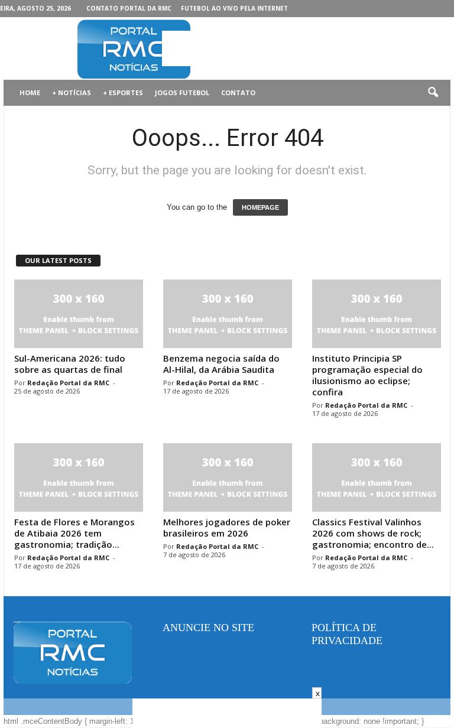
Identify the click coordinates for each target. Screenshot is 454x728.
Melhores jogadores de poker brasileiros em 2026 (226, 527)
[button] (433, 93)
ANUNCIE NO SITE (208, 627)
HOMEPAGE (260, 207)
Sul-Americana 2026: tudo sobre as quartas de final (69, 363)
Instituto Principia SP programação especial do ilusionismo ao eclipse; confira (367, 375)
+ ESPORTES (123, 92)
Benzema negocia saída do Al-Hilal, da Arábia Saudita (221, 363)
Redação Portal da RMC (68, 382)
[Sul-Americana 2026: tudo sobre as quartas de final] (78, 314)
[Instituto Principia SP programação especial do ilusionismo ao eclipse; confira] (376, 314)
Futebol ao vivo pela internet (234, 8)
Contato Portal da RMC (128, 8)
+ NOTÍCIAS (71, 92)
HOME (30, 92)
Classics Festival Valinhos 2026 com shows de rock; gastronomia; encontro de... (373, 533)
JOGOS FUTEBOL (182, 92)
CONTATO (238, 92)
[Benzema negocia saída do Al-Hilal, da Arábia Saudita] (227, 314)
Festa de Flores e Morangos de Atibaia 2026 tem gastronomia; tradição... (74, 533)
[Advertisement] (300, 48)
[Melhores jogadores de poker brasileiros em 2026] (227, 477)
